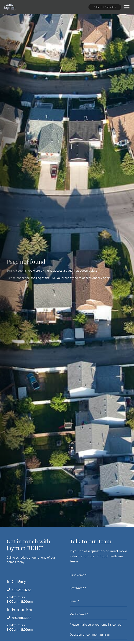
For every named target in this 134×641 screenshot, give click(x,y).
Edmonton (110, 7)
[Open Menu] (127, 7)
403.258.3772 (21, 589)
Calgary (98, 7)
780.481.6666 (21, 617)
